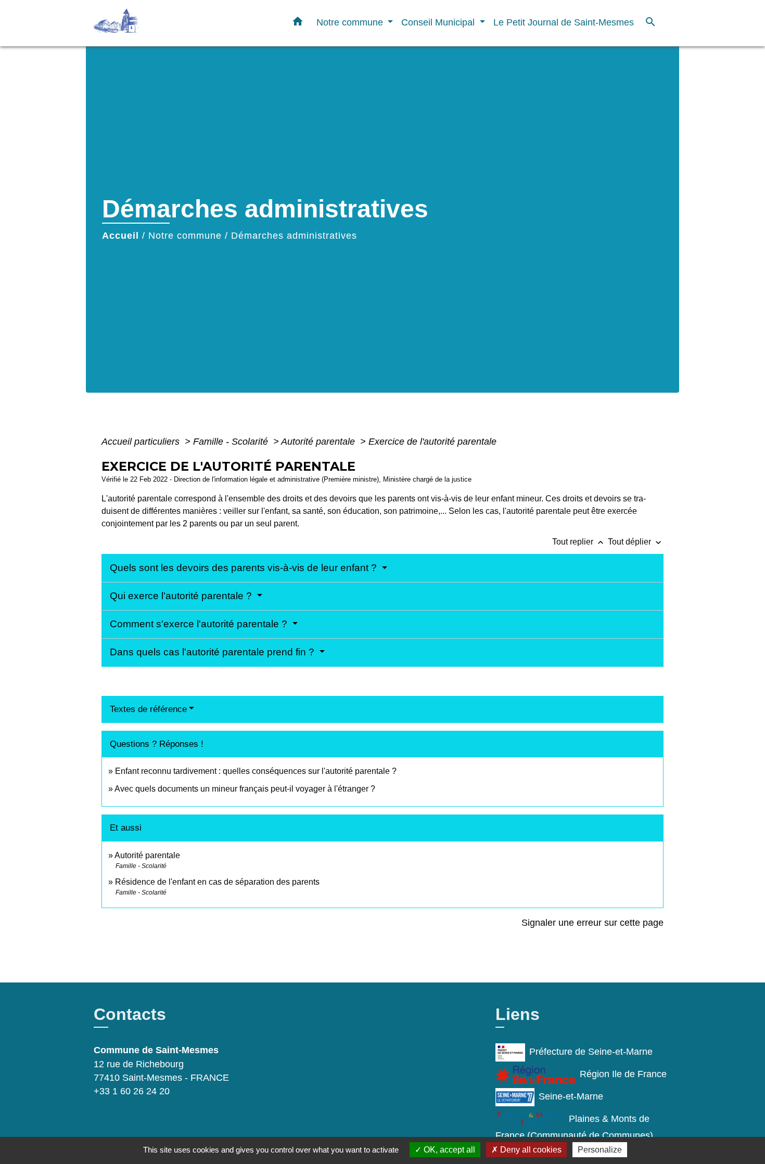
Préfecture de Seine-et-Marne (591, 1051)
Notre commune (185, 235)
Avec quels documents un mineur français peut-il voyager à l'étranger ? (244, 788)
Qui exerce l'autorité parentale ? (182, 595)
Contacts (130, 1014)
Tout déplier (636, 541)
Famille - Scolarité (232, 441)
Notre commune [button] (351, 22)
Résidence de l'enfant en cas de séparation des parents (217, 881)
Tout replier (579, 541)
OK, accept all (448, 1149)
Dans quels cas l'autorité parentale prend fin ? (213, 651)
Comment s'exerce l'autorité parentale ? (200, 623)
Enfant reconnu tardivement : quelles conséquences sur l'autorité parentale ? (256, 771)
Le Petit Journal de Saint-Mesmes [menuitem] (563, 22)
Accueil (120, 235)
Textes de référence (148, 709)
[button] (297, 23)
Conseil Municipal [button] (439, 22)
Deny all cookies (530, 1149)
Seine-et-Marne (571, 1096)
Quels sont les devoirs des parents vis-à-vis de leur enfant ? (244, 567)
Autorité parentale (319, 441)
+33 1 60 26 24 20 (132, 1091)
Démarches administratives (294, 235)
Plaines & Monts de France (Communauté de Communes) (574, 1127)
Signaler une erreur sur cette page (592, 922)
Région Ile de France (623, 1074)
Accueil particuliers (141, 441)
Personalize (600, 1149)
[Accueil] (159, 23)
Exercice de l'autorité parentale (432, 441)
